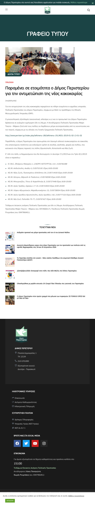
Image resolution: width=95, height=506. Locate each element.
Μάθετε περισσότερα (79, 3)
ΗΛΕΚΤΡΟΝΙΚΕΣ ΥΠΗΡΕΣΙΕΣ (23, 392)
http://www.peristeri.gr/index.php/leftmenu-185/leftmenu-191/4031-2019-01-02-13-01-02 (43, 136)
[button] (88, 10)
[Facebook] (17, 443)
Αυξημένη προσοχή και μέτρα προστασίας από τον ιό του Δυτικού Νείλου (43, 232)
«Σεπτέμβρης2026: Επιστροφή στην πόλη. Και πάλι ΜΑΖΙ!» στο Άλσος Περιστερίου (47, 271)
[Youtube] (35, 443)
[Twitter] (26, 443)
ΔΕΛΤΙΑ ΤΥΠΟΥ (14, 74)
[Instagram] (44, 443)
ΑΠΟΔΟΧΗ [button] (10, 500)
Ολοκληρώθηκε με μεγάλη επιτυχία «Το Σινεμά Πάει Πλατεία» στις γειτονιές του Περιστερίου (50, 284)
